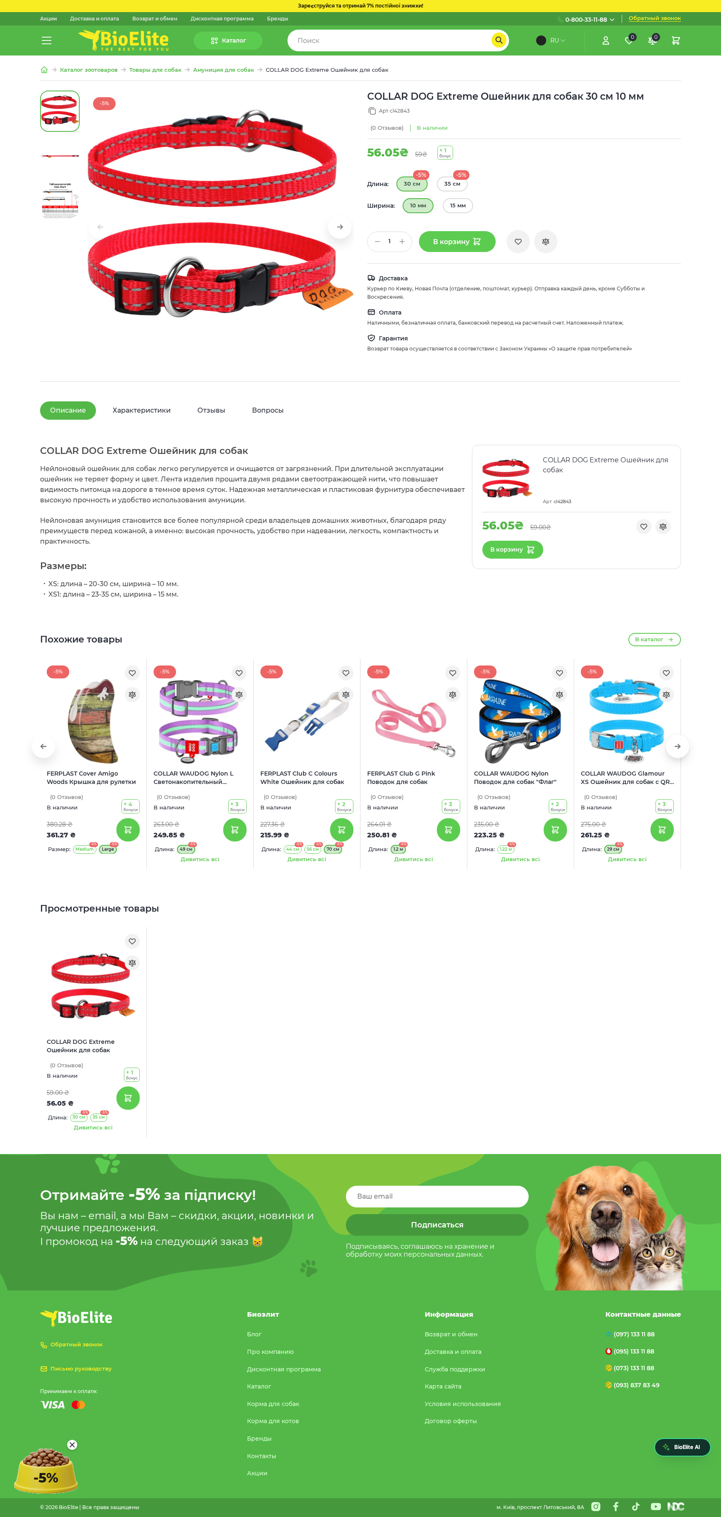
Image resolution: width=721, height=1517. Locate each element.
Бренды (277, 19)
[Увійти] (606, 40)
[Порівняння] (545, 241)
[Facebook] (616, 1507)
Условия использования (463, 1404)
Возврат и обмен (154, 19)
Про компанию (270, 1352)
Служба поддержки (455, 1369)
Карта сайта (443, 1386)
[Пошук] (499, 40)
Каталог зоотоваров (89, 70)
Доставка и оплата (94, 19)
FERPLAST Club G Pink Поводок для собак (401, 778)
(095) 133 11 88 (634, 1351)
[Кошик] (676, 40)
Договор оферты (451, 1421)
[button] (339, 227)
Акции (48, 19)
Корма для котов (273, 1421)
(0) (387, 128)
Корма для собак (273, 1404)
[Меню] (46, 40)
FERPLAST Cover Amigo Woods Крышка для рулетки (91, 778)
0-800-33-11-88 (586, 19)
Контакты (261, 1456)
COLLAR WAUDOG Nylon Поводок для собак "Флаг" (515, 778)
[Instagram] (596, 1507)
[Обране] (518, 241)
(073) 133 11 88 (634, 1368)
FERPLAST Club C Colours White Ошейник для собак (302, 778)
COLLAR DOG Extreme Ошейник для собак (81, 1046)
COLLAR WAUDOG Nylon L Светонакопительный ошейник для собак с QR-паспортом (194, 778)
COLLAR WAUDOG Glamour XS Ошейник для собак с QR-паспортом (626, 778)
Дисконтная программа (222, 19)
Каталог (259, 1386)
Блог (254, 1334)
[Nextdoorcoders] (676, 1507)
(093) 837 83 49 (637, 1385)
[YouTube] (656, 1507)
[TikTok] (636, 1507)
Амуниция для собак (223, 70)
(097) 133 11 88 (634, 1334)
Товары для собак (155, 70)
